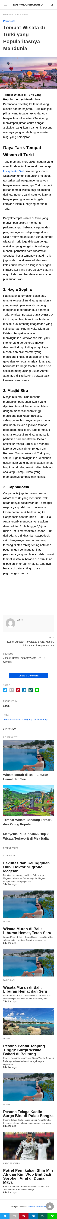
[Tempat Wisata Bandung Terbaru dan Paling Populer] (28, 800)
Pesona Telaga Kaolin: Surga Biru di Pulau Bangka (28, 1114)
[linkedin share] (24, 690)
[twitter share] (5, 690)
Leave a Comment (28, 675)
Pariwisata (22, 14)
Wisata (6, 921)
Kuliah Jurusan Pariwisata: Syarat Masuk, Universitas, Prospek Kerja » (30, 643)
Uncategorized (11, 1163)
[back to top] (50, 1206)
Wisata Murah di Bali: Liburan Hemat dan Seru (25, 989)
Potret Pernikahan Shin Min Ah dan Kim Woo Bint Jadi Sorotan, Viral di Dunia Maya (28, 1176)
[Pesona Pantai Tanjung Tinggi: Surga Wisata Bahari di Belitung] (28, 1021)
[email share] (12, 690)
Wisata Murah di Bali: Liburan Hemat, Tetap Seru (27, 931)
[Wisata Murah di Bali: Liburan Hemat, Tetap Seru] (28, 904)
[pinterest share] (18, 690)
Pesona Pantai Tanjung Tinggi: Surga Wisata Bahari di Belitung (24, 1050)
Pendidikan (9, 856)
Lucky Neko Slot (13, 171)
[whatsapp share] (30, 690)
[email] (14, 1216)
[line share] (37, 690)
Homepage (8, 14)
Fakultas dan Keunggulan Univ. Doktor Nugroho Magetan (26, 867)
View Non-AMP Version (37, 1207)
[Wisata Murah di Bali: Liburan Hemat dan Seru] (28, 755)
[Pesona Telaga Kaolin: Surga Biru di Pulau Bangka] (28, 1087)
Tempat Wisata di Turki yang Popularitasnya (25, 719)
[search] (52, 5)
